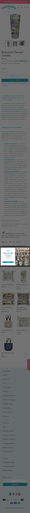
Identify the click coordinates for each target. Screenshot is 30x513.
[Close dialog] (28, 248)
